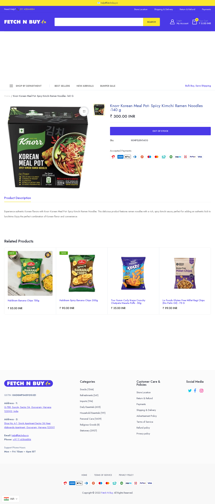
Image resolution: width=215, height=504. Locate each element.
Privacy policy (143, 433)
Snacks (87, 389)
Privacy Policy (126, 475)
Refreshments (89, 395)
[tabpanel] (30, 281)
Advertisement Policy (147, 416)
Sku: (112, 140)
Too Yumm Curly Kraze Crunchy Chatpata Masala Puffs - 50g (128, 301)
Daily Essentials (90, 407)
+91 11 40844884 (22, 439)
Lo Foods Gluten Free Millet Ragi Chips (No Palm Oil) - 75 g (184, 301)
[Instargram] (202, 389)
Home (7, 96)
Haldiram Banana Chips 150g (23, 300)
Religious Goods (90, 424)
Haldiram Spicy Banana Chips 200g (78, 300)
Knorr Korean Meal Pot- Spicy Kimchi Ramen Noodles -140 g (156, 108)
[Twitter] (190, 389)
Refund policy (143, 427)
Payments (206, 9)
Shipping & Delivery (163, 9)
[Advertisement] (107, 56)
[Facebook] (196, 389)
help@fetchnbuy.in (20, 435)
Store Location (140, 9)
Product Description (17, 198)
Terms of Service (145, 422)
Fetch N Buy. (107, 492)
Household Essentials (92, 413)
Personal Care (90, 418)
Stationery (88, 430)
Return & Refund (187, 9)
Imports (86, 401)
